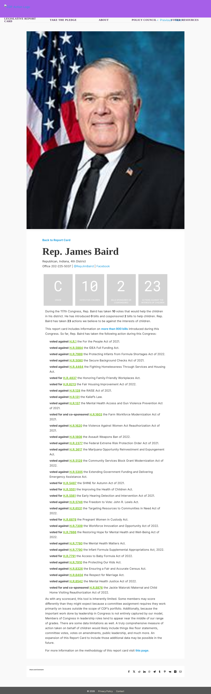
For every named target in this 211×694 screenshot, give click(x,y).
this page (141, 650)
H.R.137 (74, 403)
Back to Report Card (56, 240)
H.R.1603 (96, 414)
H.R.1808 (75, 437)
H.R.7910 (75, 562)
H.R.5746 (76, 502)
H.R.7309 (76, 526)
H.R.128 (74, 390)
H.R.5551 (69, 489)
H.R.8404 (76, 575)
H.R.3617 (75, 449)
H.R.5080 (76, 360)
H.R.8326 (76, 568)
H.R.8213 (69, 384)
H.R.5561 (69, 495)
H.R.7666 (69, 532)
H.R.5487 (70, 483)
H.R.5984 (76, 348)
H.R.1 (73, 341)
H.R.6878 (69, 519)
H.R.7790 (76, 549)
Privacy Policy (105, 691)
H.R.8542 (76, 581)
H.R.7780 (76, 543)
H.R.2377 (76, 443)
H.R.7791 (69, 556)
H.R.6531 (75, 508)
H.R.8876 (96, 587)
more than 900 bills (114, 329)
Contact (120, 691)
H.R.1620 (75, 425)
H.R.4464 (76, 366)
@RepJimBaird (84, 266)
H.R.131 (74, 397)
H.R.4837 (70, 378)
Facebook (103, 266)
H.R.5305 (76, 472)
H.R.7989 (76, 354)
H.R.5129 (75, 460)
